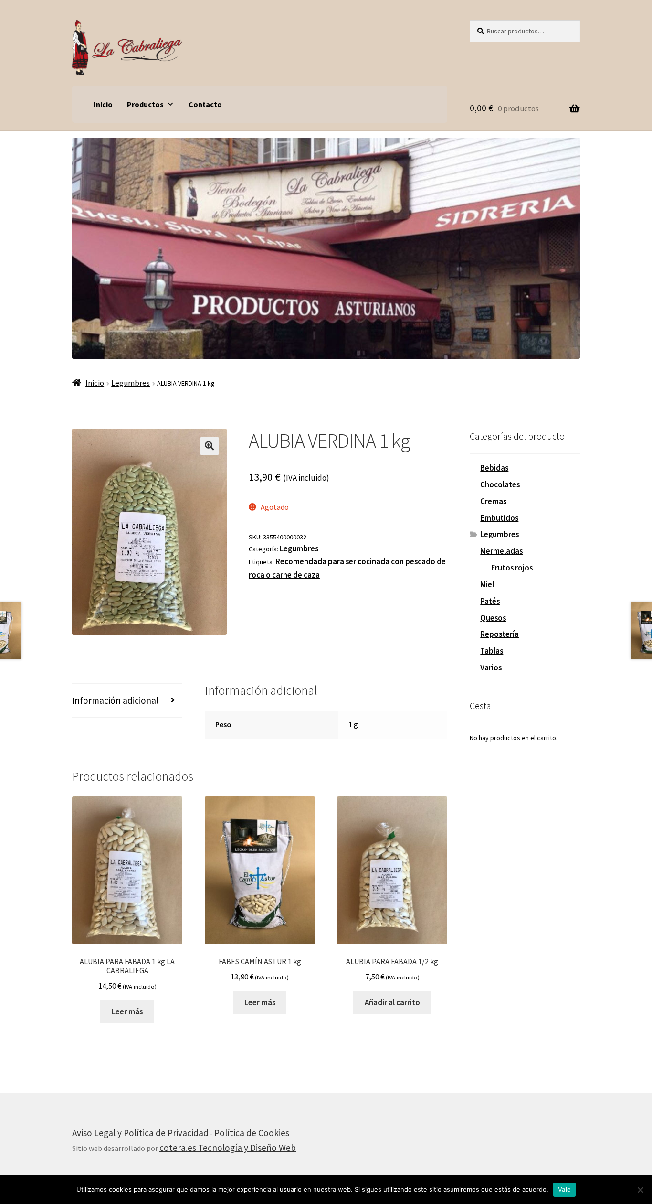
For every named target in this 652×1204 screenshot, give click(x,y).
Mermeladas (501, 551)
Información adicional (115, 700)
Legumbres (130, 382)
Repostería (499, 634)
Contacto (205, 104)
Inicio (103, 104)
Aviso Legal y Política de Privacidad (140, 1133)
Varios (491, 667)
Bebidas (494, 467)
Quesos (493, 618)
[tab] (127, 700)
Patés (490, 601)
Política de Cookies (251, 1133)
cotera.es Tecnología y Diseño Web (227, 1147)
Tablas (491, 650)
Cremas (493, 501)
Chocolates (500, 484)
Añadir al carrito (392, 1002)
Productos (145, 104)
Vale (564, 1189)
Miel (487, 584)
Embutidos (499, 518)
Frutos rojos (512, 567)
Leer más (127, 1011)
